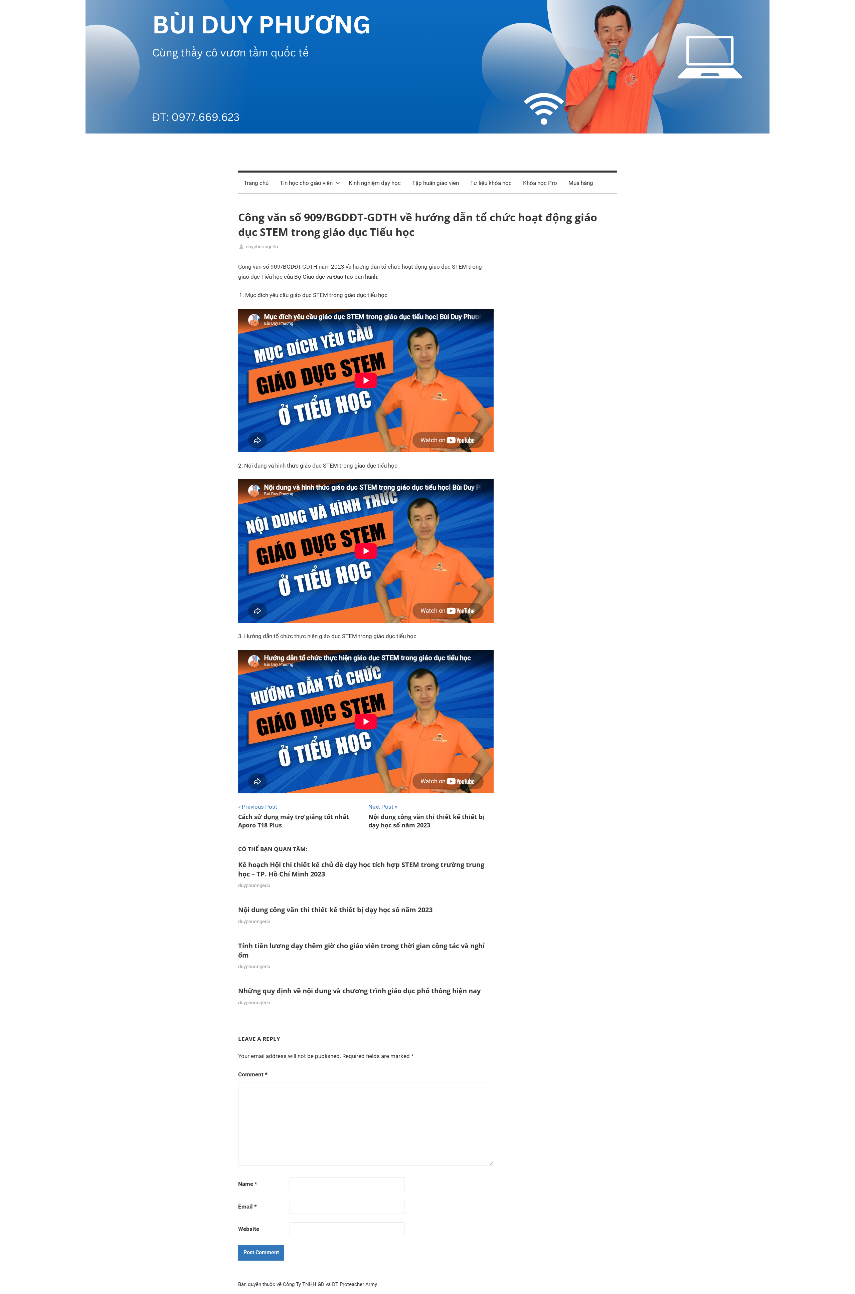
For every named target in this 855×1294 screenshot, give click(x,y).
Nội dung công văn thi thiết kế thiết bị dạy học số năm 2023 (335, 909)
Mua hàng (580, 183)
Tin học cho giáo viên (306, 183)
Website (248, 1229)
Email (247, 1206)
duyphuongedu (262, 247)
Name (247, 1184)
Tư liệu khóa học (491, 183)
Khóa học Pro (540, 183)
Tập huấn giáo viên (435, 183)
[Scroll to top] (842, 1281)
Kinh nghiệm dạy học (375, 183)
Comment (253, 1074)
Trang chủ (256, 183)
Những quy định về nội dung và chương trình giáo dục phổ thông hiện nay (359, 990)
